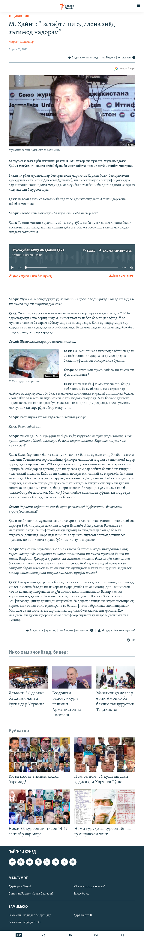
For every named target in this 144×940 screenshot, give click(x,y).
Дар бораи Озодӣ (20, 886)
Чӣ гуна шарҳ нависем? (89, 886)
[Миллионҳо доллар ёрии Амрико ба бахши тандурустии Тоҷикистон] (115, 677)
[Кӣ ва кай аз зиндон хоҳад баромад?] (39, 754)
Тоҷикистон (19, 16)
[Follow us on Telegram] (55, 861)
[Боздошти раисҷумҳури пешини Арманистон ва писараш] (72, 677)
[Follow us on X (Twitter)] (46, 861)
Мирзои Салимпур (21, 41)
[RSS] (64, 861)
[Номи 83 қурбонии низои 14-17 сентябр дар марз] (39, 806)
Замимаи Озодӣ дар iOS (24, 922)
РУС (96, 935)
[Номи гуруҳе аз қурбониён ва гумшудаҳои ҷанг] (104, 806)
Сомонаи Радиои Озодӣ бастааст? (31, 893)
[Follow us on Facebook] (20, 861)
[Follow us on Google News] (12, 861)
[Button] (83, 57)
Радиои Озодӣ (32, 255)
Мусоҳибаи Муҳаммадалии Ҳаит (38, 250)
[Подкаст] (72, 861)
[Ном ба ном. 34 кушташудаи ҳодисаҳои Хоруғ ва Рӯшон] (104, 754)
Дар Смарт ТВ (83, 915)
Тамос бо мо (81, 893)
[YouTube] (70, 935)
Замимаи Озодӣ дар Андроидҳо (30, 915)
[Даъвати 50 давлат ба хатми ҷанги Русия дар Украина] (28, 677)
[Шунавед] (43, 935)
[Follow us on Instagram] (38, 861)
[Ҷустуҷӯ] (122, 935)
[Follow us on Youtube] (29, 861)
